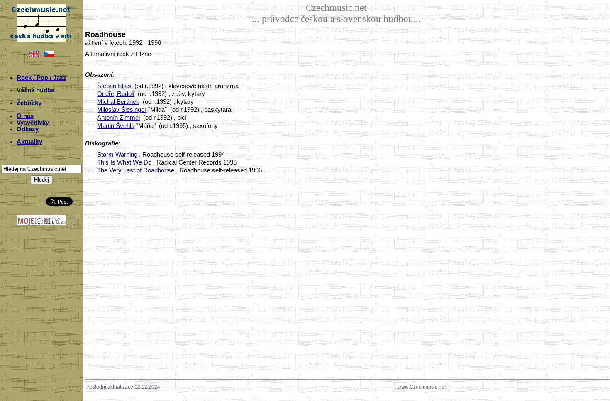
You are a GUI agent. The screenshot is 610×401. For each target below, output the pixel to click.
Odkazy (28, 129)
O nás (25, 116)
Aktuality (29, 141)
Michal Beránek (118, 101)
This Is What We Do (124, 162)
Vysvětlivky (33, 122)
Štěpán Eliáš (114, 86)
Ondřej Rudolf (115, 94)
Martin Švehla (115, 126)
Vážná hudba (35, 90)
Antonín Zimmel (118, 117)
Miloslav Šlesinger (121, 109)
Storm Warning (117, 154)
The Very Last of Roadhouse (135, 170)
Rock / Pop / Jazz (41, 77)
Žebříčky (29, 103)
